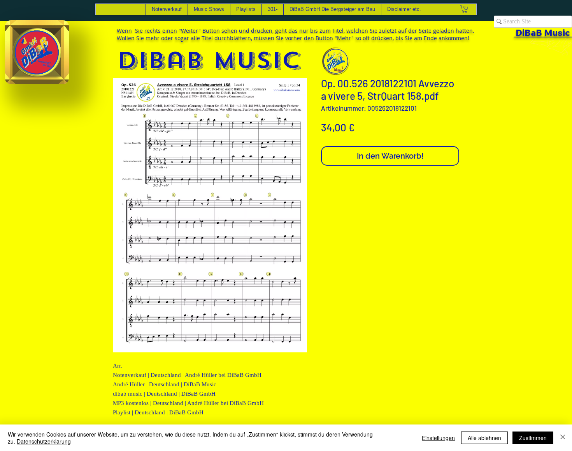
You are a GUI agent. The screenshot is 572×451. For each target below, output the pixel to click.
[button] (59, 75)
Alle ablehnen (484, 438)
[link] (464, 8)
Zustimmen (533, 438)
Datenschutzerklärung (44, 441)
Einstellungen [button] (438, 438)
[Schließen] (562, 438)
